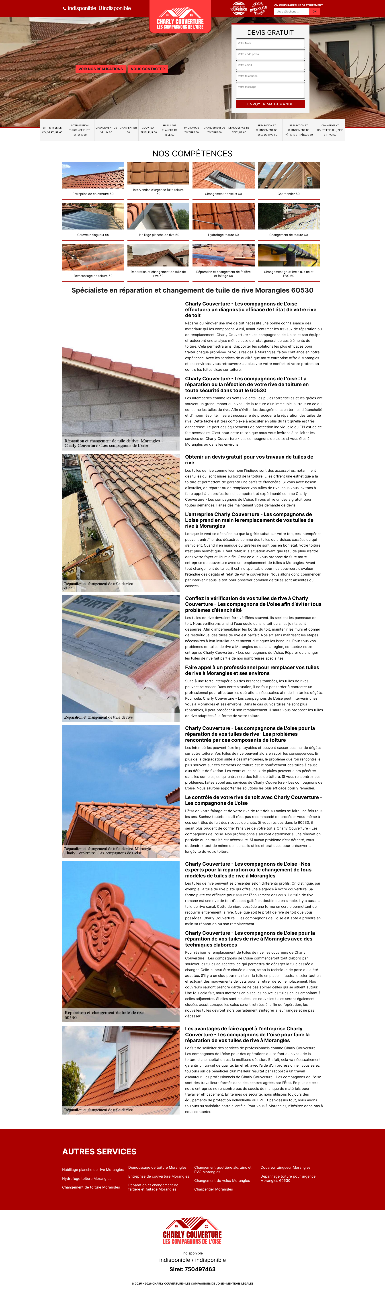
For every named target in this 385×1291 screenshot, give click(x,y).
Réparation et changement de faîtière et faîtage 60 (299, 130)
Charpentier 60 (128, 130)
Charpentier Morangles (213, 1189)
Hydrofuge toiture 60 (191, 130)
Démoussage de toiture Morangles (157, 1167)
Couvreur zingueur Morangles (285, 1167)
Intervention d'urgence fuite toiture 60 (79, 130)
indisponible (81, 8)
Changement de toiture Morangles (91, 1187)
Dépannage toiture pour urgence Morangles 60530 (287, 1178)
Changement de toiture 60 (214, 130)
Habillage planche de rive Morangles (93, 1169)
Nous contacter (148, 69)
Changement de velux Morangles (222, 1180)
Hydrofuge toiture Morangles (86, 1178)
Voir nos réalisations (100, 69)
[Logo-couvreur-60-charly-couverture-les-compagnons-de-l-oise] (180, 16)
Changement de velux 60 (106, 130)
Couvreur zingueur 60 (149, 130)
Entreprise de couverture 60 (52, 130)
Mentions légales (239, 1283)
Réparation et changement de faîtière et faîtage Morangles (153, 1187)
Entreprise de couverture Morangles (158, 1176)
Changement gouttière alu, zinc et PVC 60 (330, 130)
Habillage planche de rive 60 (170, 130)
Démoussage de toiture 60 (239, 130)
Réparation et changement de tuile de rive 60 (266, 130)
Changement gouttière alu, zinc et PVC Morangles (223, 1169)
